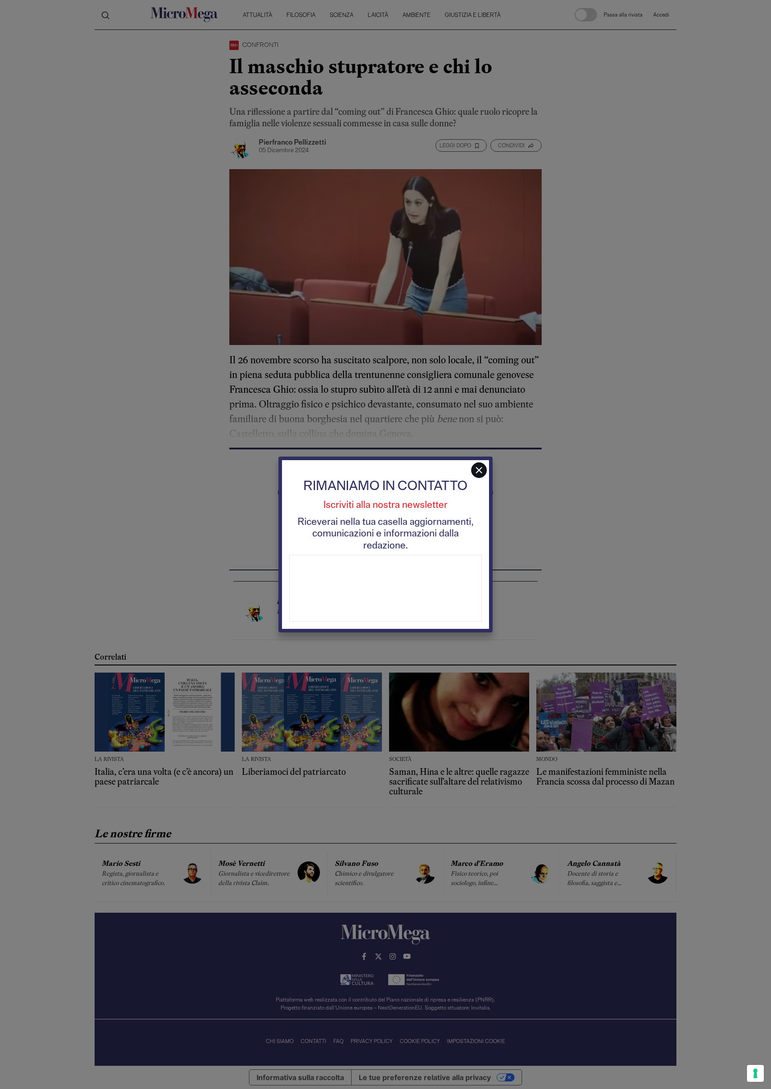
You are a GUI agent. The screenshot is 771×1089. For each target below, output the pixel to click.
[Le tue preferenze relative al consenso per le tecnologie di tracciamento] (755, 1073)
